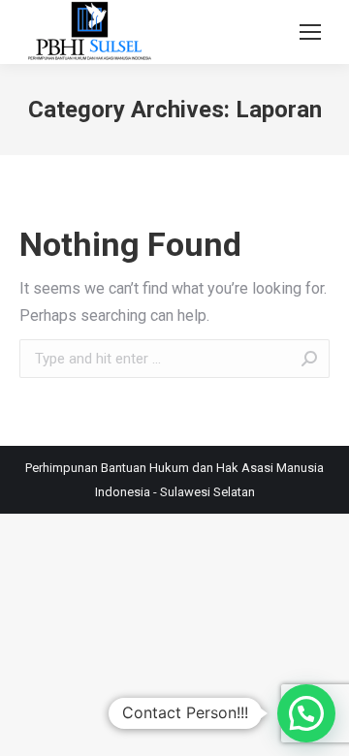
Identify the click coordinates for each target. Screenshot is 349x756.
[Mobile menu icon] (310, 32)
